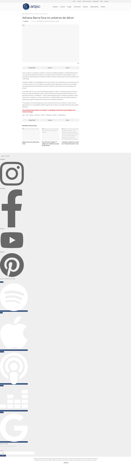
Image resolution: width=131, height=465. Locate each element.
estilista (55, 115)
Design (57, 21)
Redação (26, 21)
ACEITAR (66, 462)
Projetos (55, 7)
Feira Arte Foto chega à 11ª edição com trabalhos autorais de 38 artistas (50, 143)
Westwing (48, 115)
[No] (129, 461)
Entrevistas (77, 7)
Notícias (62, 7)
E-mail (1, 450)
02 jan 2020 (33, 21)
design (31, 115)
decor (42, 115)
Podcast (106, 1)
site (27, 115)
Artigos (69, 7)
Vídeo (101, 1)
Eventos (85, 7)
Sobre (74, 1)
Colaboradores (94, 7)
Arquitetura (42, 21)
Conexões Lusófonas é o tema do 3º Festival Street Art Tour (70, 143)
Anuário (103, 7)
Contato (79, 1)
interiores (37, 115)
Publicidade (95, 1)
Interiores (52, 21)
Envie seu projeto (87, 1)
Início (23, 13)
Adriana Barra (61, 115)
